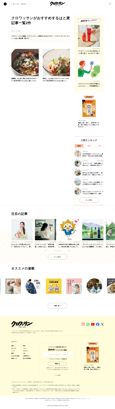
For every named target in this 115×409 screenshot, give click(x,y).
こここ (87, 398)
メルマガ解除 (57, 375)
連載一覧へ (57, 305)
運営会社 (30, 382)
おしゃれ (13, 348)
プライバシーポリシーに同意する (58, 359)
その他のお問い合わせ (48, 382)
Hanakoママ (73, 398)
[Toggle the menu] (5, 3)
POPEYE (36, 398)
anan (27, 398)
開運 (12, 353)
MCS (46, 400)
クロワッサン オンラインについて (19, 382)
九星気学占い (26, 355)
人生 (24, 353)
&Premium (58, 398)
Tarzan (63, 398)
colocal (67, 398)
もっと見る (89, 200)
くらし (24, 348)
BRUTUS (31, 398)
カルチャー (26, 350)
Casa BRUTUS (42, 398)
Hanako (53, 398)
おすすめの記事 (15, 355)
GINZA (48, 398)
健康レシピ (14, 358)
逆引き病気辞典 (27, 358)
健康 (12, 345)
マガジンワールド (52, 400)
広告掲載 (59, 400)
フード (13, 350)
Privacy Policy (65, 400)
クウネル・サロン (81, 398)
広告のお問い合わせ (37, 382)
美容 (24, 345)
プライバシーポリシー (63, 367)
